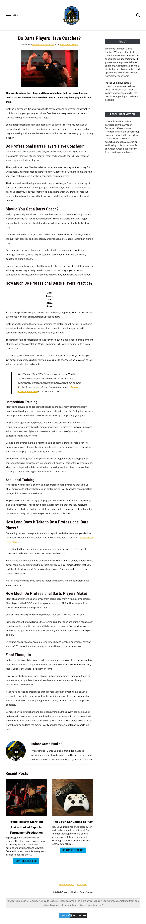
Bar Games (66, 44)
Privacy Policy (66, 884)
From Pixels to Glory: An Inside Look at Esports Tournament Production (26, 827)
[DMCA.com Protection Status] (73, 917)
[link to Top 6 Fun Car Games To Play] (72, 797)
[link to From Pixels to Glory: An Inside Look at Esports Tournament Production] (26, 797)
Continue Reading (26, 861)
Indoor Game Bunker (43, 44)
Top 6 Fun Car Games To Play (73, 822)
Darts (75, 44)
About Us (82, 884)
